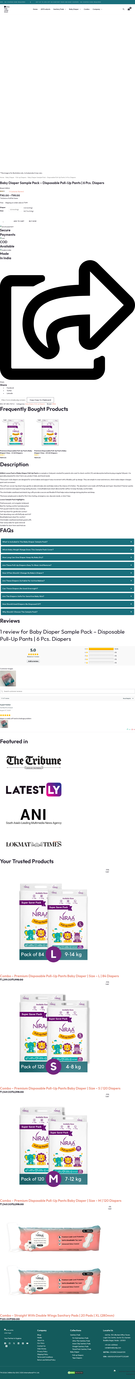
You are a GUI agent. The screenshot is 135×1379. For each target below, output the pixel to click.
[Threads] (6, 1346)
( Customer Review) (16, 191)
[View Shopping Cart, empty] (129, 9)
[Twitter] (6, 391)
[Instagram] (10, 1343)
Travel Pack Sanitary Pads (81, 1349)
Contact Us (41, 1346)
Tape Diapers (77, 1358)
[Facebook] (6, 388)
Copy (40, 400)
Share (2, 382)
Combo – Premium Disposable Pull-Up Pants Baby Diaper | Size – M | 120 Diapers (60, 1200)
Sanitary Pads (58, 9)
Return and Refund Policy (46, 1360)
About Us (40, 1340)
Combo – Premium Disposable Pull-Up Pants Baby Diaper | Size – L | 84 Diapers (59, 976)
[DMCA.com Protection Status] (75, 1372)
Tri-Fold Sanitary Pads (80, 1338)
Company (96, 9)
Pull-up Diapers (21, 177)
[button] (65, 9)
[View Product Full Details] (52, 921)
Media (39, 1338)
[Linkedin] (18, 1343)
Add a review (33, 661)
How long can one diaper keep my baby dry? (22, 557)
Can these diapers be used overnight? (20, 588)
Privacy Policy (42, 1351)
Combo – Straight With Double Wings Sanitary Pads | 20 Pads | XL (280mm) (57, 1315)
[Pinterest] (23, 1343)
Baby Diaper (74, 9)
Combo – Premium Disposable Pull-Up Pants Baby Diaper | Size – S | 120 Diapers (60, 1088)
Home (35, 9)
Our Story (40, 1343)
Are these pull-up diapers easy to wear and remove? (27, 565)
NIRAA (54, 404)
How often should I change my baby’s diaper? (23, 573)
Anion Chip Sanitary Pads (81, 1344)
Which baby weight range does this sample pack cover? (28, 550)
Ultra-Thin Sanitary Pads (81, 1341)
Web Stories (41, 1349)
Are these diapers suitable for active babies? (23, 581)
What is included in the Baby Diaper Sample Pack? (25, 542)
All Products (45, 9)
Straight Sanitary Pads (80, 1346)
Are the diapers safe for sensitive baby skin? (23, 596)
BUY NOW (32, 221)
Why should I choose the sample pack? (20, 612)
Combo (87, 9)
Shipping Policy (42, 1354)
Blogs (39, 1335)
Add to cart (19, 221)
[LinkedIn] (6, 393)
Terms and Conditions (45, 1357)
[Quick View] (0, 460)
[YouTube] (27, 1343)
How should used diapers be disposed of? (21, 604)
